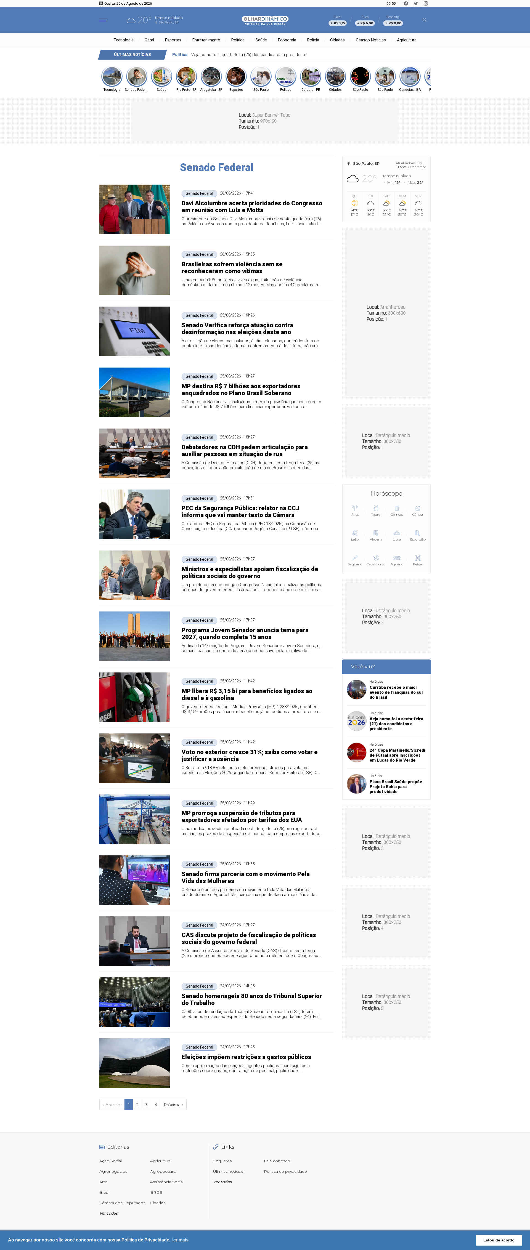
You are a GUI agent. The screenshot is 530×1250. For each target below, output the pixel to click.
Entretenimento (206, 40)
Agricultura (407, 40)
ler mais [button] (180, 1240)
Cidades (337, 40)
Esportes (173, 40)
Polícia (313, 40)
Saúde (261, 40)
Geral (149, 40)
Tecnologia (124, 40)
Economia (287, 40)
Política (238, 40)
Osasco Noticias (371, 40)
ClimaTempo (417, 167)
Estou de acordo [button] (499, 1240)
